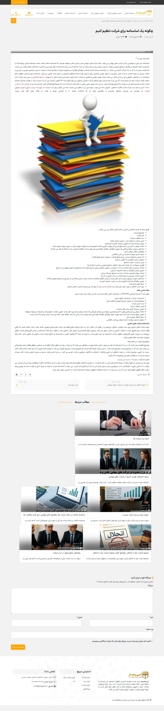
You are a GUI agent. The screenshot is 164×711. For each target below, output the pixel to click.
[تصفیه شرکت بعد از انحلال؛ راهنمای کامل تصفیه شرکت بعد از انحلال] (125, 537)
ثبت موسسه (73, 384)
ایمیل (79, 617)
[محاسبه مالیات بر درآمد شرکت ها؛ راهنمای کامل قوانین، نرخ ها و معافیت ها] (61, 499)
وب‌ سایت (149, 629)
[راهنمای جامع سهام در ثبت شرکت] (57, 537)
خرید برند (86, 681)
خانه (151, 21)
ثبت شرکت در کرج (46, 87)
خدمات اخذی (70, 13)
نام (151, 617)
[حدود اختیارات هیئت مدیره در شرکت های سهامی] (125, 461)
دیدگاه (150, 585)
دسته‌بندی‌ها (29, 15)
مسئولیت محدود (45, 77)
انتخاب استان (18, 2)
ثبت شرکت (136, 21)
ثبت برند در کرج (33, 87)
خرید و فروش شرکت (145, 2)
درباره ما (51, 13)
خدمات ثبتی (83, 13)
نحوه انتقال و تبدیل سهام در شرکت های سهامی (126, 384)
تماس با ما (40, 13)
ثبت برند (101, 286)
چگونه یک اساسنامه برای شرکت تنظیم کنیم (124, 31)
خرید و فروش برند (97, 13)
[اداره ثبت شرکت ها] (125, 423)
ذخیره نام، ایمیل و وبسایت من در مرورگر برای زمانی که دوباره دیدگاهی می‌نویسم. (121, 641)
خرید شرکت (85, 677)
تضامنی (35, 77)
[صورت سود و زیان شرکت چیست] (125, 499)
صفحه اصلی (129, 13)
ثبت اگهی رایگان (16, 15)
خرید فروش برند (131, 2)
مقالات (59, 13)
